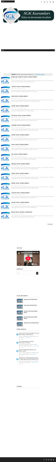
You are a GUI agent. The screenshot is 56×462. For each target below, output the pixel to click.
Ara (37, 273)
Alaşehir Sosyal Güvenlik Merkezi (20, 193)
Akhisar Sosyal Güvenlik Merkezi (20, 202)
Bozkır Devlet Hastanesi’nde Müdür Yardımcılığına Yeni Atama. (26, 342)
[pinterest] (50, 2)
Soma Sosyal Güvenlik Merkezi (19, 96)
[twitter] (44, 2)
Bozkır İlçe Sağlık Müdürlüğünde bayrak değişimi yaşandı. (27, 350)
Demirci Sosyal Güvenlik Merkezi (20, 183)
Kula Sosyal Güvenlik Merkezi (19, 154)
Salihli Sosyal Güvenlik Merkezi (20, 144)
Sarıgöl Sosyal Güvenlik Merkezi (20, 135)
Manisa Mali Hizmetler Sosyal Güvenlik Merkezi (24, 77)
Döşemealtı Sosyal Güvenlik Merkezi (31, 323)
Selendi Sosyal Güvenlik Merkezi (20, 106)
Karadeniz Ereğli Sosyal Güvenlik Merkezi (30, 311)
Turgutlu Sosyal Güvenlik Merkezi (20, 86)
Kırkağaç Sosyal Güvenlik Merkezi (20, 164)
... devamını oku (27, 337)
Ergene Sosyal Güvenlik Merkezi (30, 305)
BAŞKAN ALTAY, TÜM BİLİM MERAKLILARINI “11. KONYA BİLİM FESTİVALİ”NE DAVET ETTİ (29, 358)
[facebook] (41, 2)
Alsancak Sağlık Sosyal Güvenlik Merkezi (30, 317)
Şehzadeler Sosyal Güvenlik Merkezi (21, 115)
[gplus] (47, 2)
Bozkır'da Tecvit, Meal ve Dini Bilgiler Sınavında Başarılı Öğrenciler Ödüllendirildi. (29, 334)
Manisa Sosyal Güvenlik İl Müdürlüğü (21, 212)
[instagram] (53, 2)
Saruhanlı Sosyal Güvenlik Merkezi (21, 125)
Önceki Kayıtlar (50, 224)
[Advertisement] (28, 38)
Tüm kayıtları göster (39, 74)
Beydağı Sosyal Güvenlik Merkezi (30, 299)
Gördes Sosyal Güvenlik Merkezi (20, 173)
